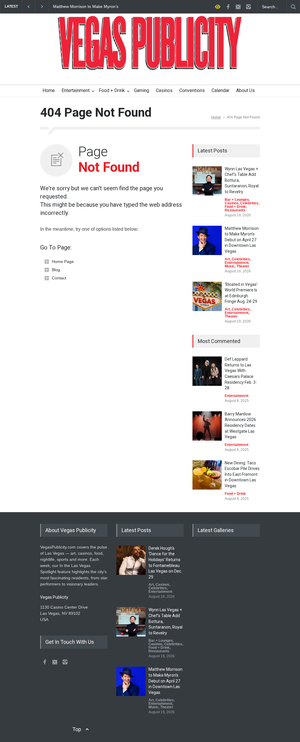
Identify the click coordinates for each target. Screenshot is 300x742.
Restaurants (235, 210)
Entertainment (76, 90)
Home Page (63, 261)
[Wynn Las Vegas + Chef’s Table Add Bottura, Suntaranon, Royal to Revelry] (207, 181)
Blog (56, 269)
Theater (242, 266)
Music (230, 266)
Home (48, 90)
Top (76, 729)
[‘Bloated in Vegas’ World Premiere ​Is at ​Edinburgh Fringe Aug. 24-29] (207, 296)
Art (227, 259)
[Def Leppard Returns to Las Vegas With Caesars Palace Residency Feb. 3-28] (207, 371)
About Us (245, 90)
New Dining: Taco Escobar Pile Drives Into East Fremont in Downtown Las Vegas (242, 474)
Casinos (164, 90)
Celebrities (249, 203)
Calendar (220, 90)
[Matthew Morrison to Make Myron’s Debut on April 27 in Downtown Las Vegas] (207, 240)
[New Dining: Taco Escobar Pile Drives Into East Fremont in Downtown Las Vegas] (207, 475)
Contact (59, 278)
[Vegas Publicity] (150, 61)
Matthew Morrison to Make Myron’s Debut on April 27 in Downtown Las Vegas (85, 6)
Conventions (192, 90)
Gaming (141, 90)
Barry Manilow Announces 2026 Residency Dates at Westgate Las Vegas (240, 425)
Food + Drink (112, 90)
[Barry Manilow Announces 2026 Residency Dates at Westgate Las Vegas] (207, 426)
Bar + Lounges (237, 200)
